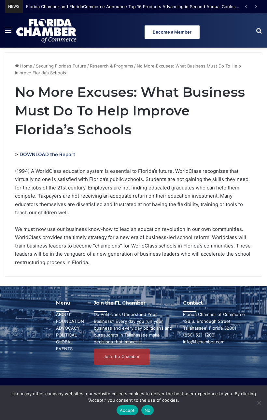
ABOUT (63, 314)
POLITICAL (66, 335)
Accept (127, 410)
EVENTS (64, 348)
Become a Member (172, 32)
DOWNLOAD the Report (47, 154)
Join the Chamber (122, 356)
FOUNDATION (70, 321)
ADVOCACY (68, 328)
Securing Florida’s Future (61, 65)
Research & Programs (111, 65)
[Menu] (8, 32)
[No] (259, 402)
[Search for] (259, 32)
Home (25, 65)
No (148, 410)
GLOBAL (64, 341)
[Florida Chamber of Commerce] (47, 30)
